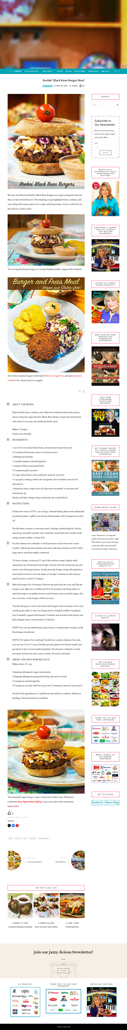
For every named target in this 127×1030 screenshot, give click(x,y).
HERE (16, 806)
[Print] (80, 390)
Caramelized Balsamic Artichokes (20, 927)
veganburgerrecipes (43, 838)
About (105, 71)
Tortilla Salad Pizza (72, 927)
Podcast (93, 71)
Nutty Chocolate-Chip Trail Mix (46, 927)
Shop (60, 71)
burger (10, 838)
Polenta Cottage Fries (54, 375)
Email (96, 143)
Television (31, 71)
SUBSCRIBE (63, 970)
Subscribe (105, 152)
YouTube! (80, 71)
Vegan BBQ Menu (65, 860)
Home (18, 71)
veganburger (32, 838)
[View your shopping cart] (115, 71)
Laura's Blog (47, 86)
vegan (24, 838)
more (115, 549)
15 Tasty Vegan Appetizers (27, 860)
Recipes (47, 71)
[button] (84, 390)
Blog (69, 71)
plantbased (17, 838)
